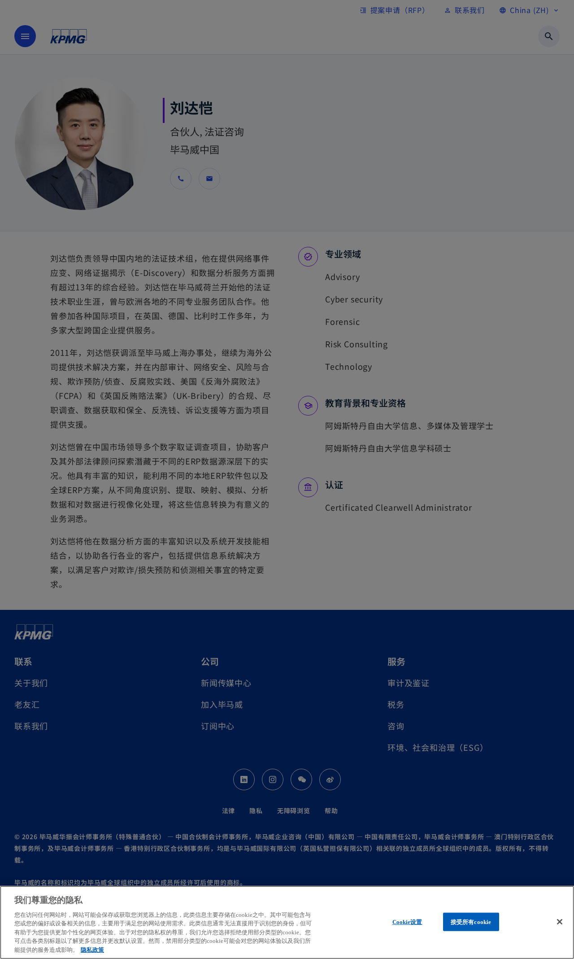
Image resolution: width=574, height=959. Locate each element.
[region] (287, 922)
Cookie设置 (407, 921)
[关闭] (560, 922)
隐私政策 (92, 949)
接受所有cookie (471, 921)
